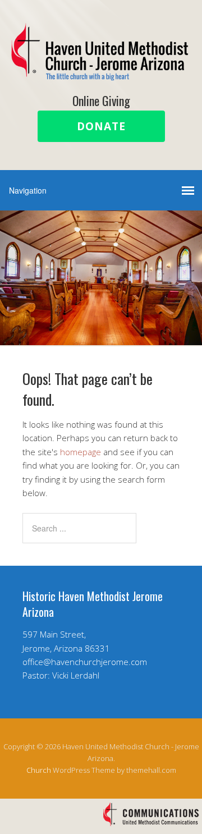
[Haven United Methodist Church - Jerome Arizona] (101, 71)
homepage (80, 451)
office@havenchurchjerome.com (84, 661)
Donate (101, 126)
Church (38, 770)
